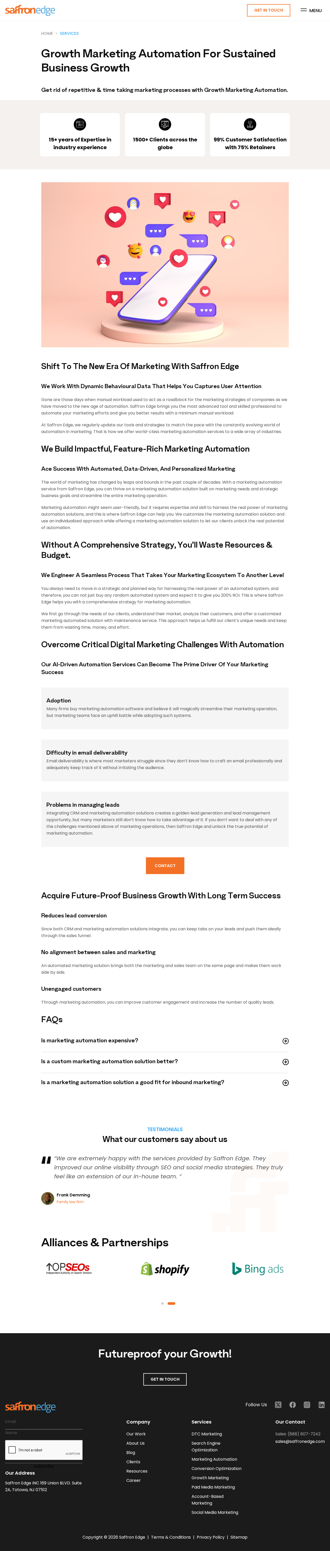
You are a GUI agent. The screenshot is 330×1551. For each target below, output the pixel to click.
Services (69, 33)
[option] (82, 1268)
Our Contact (290, 1422)
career (133, 1480)
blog (130, 1453)
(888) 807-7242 (304, 1434)
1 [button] (162, 1303)
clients (133, 1462)
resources (136, 1471)
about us (135, 1443)
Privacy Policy (211, 1537)
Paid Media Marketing (213, 1487)
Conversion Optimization (217, 1469)
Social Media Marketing (215, 1512)
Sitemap (239, 1537)
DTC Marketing (207, 1434)
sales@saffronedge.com (300, 1441)
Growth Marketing (210, 1478)
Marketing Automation (214, 1459)
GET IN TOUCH (165, 1379)
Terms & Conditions (171, 1537)
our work (136, 1434)
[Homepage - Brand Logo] (30, 10)
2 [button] (171, 1303)
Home (47, 33)
